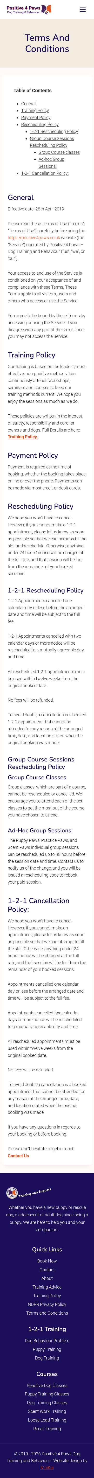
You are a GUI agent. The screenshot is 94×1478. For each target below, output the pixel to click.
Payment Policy (36, 117)
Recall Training (47, 1428)
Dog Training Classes (47, 1402)
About (47, 1278)
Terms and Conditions (47, 1313)
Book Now (47, 1260)
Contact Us (18, 1155)
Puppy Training (47, 1349)
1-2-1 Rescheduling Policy (54, 131)
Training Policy (35, 110)
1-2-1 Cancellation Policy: (45, 173)
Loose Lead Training (47, 1419)
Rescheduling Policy (40, 124)
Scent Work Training (47, 1411)
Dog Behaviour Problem (47, 1340)
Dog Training (47, 1357)
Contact (47, 1269)
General (28, 103)
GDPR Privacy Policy (47, 1304)
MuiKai (47, 1467)
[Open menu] (82, 9)
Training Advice (47, 1287)
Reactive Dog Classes (47, 1385)
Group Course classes (59, 152)
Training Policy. (23, 436)
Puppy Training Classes (47, 1393)
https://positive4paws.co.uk (34, 237)
